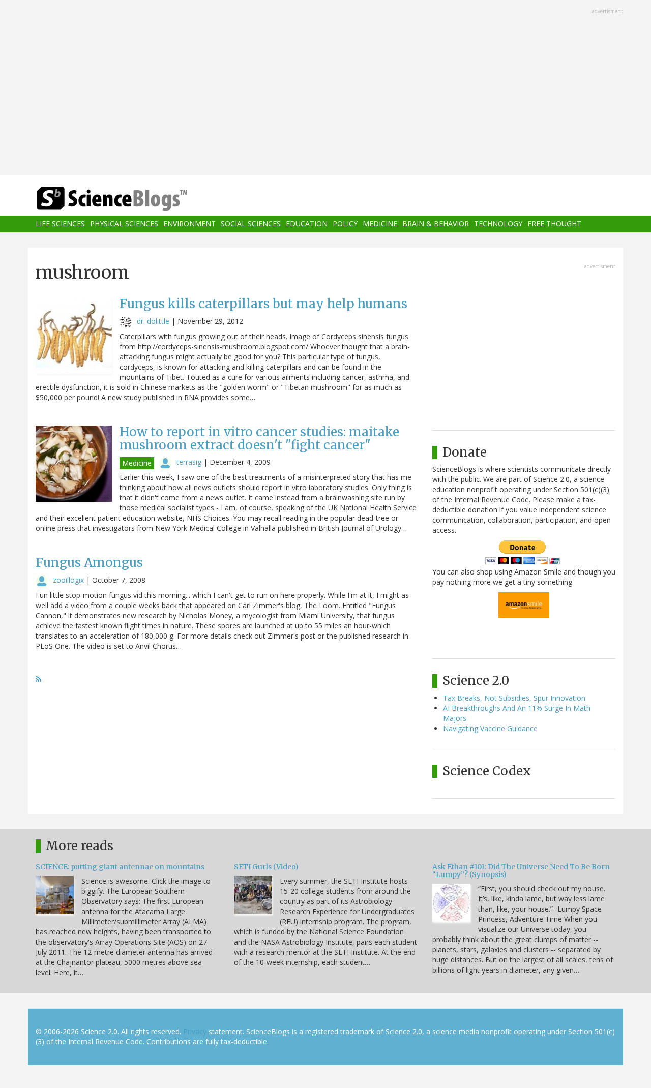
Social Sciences (251, 224)
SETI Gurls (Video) (266, 866)
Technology (498, 224)
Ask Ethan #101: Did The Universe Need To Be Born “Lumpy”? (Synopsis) (521, 870)
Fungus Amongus (89, 562)
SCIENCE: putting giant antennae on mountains (120, 866)
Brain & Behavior (435, 224)
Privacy (194, 1031)
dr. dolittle (153, 321)
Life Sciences (60, 224)
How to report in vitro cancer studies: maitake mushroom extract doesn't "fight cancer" (259, 438)
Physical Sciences (124, 224)
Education (307, 224)
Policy (345, 224)
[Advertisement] (325, 88)
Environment (189, 224)
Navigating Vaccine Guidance (490, 728)
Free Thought (554, 224)
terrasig (188, 462)
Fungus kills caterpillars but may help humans (263, 304)
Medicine (380, 224)
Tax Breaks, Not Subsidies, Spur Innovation (514, 698)
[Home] (132, 199)
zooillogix (68, 580)
